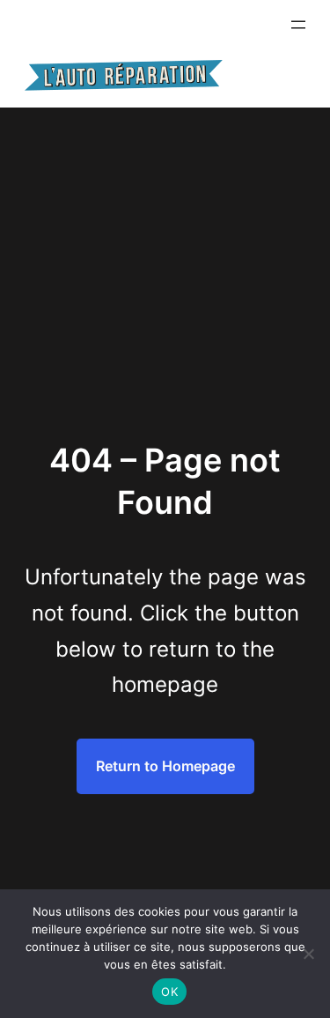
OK (169, 992)
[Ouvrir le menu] (298, 24)
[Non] (308, 953)
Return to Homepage (165, 766)
